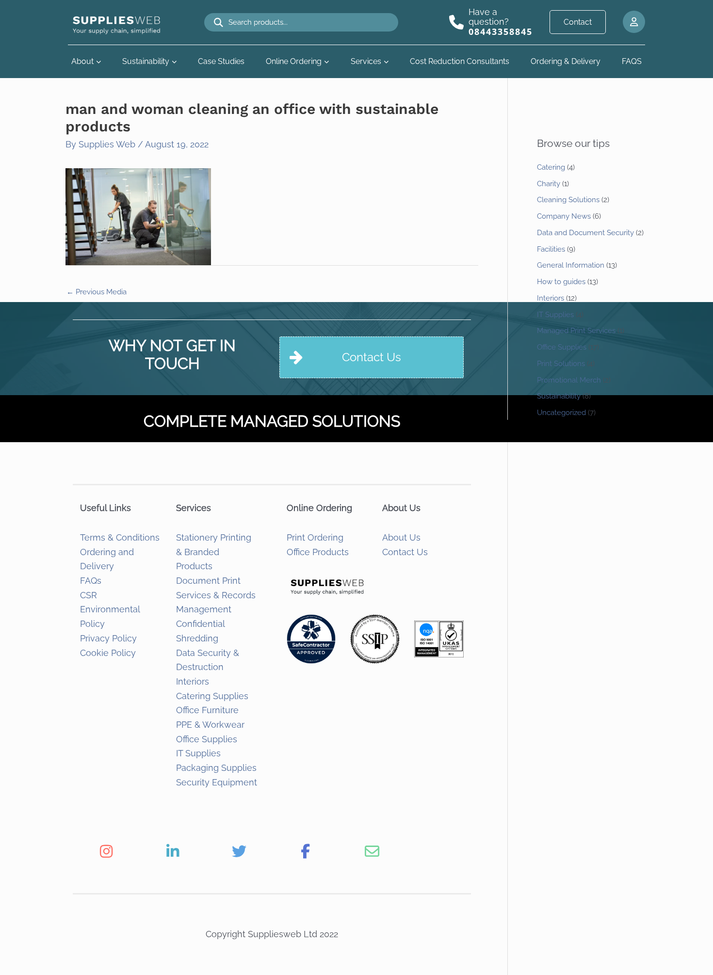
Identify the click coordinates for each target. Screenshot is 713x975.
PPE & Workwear (210, 724)
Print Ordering (315, 537)
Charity (548, 183)
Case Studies (221, 61)
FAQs (90, 580)
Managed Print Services (576, 330)
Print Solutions (561, 363)
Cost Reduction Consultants (459, 61)
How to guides (561, 281)
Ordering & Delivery (565, 61)
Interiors (192, 681)
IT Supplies (198, 753)
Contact (578, 22)
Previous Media (96, 292)
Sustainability (145, 61)
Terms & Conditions (120, 537)
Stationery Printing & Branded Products (213, 551)
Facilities (551, 249)
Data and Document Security (585, 232)
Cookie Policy (108, 653)
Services (366, 61)
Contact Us (405, 552)
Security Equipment (216, 782)
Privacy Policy (108, 638)
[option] (106, 851)
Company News (564, 216)
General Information (570, 265)
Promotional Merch (569, 380)
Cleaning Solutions (568, 199)
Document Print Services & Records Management (216, 594)
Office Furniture (207, 710)
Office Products (318, 552)
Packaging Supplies (216, 768)
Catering (551, 167)
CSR (88, 595)
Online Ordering (294, 61)
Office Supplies (206, 739)
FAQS (632, 61)
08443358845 (501, 31)
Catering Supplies (212, 696)
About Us (401, 537)
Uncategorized (561, 412)
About (82, 61)
